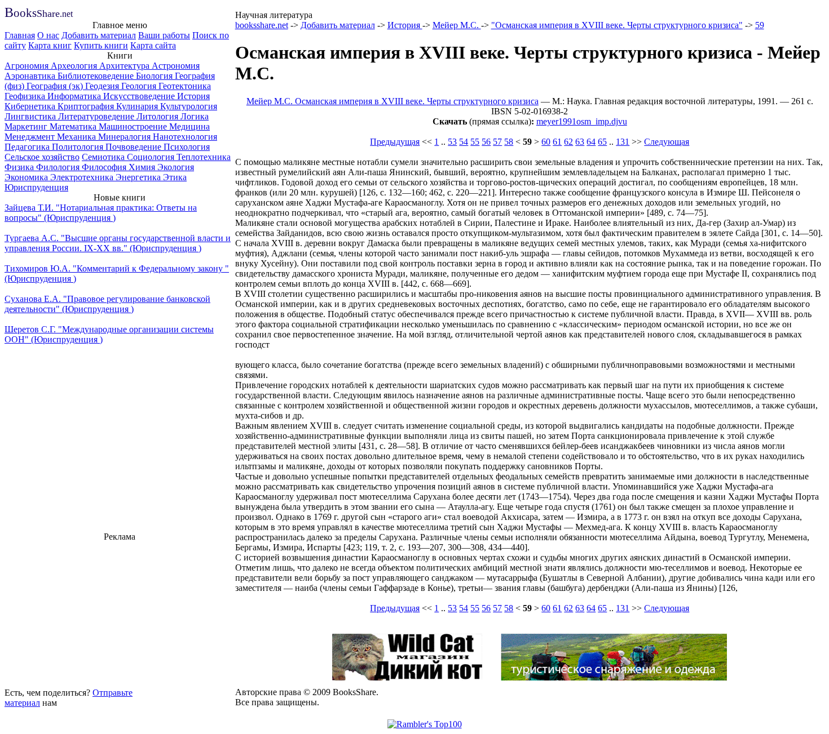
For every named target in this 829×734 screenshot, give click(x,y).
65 (602, 141)
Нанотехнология (185, 136)
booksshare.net (261, 25)
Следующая (666, 141)
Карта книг (50, 45)
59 (759, 25)
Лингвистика (31, 116)
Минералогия (125, 136)
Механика (77, 136)
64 (591, 141)
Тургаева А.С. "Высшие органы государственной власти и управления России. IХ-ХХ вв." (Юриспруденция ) (118, 243)
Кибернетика (31, 106)
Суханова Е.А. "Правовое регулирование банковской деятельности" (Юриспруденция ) (107, 304)
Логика (194, 116)
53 (452, 141)
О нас (48, 35)
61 (557, 141)
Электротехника (83, 177)
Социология (152, 157)
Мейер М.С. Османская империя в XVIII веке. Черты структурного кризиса (392, 101)
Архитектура (125, 65)
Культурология (188, 106)
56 (486, 141)
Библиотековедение (97, 76)
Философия (105, 167)
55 (474, 141)
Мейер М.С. (457, 25)
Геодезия (103, 86)
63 (579, 141)
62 (568, 141)
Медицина (189, 126)
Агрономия (28, 65)
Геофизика (26, 96)
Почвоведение (134, 147)
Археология (75, 65)
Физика (20, 167)
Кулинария (138, 106)
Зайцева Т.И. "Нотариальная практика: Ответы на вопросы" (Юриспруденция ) (101, 213)
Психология (187, 147)
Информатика (75, 96)
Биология (155, 76)
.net (39, 14)
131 (622, 141)
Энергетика (139, 177)
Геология (139, 86)
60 (545, 141)
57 (497, 141)
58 (508, 141)
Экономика (27, 177)
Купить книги (101, 45)
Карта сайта (153, 45)
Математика (74, 126)
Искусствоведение (140, 96)
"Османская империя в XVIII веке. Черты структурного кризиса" (617, 25)
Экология (175, 167)
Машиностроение (134, 126)
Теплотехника (204, 157)
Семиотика (104, 157)
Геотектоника (184, 86)
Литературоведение (97, 116)
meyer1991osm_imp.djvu (581, 121)
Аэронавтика (31, 76)
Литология (158, 116)
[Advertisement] (119, 612)
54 (463, 141)
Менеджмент (31, 136)
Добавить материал (98, 35)
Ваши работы (164, 35)
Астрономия (176, 65)
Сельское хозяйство (42, 157)
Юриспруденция (36, 187)
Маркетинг (27, 126)
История (193, 96)
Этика (175, 177)
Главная (20, 35)
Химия (143, 167)
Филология (59, 167)
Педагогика (28, 147)
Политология (78, 147)
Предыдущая (395, 141)
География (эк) (56, 86)
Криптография (87, 106)
